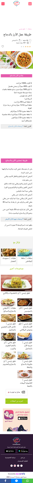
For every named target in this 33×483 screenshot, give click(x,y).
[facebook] (21, 466)
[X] (18, 466)
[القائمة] (30, 3)
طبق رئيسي (22, 29)
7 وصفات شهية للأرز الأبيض (14, 219)
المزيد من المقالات (16, 401)
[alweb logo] (20, 474)
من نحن (23, 457)
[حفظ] (3, 46)
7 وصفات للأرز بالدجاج (15, 126)
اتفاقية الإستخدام (23, 461)
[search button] (3, 3)
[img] (16, 409)
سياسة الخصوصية (10, 457)
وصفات (29, 29)
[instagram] (11, 466)
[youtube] (15, 466)
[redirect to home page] (16, 3)
